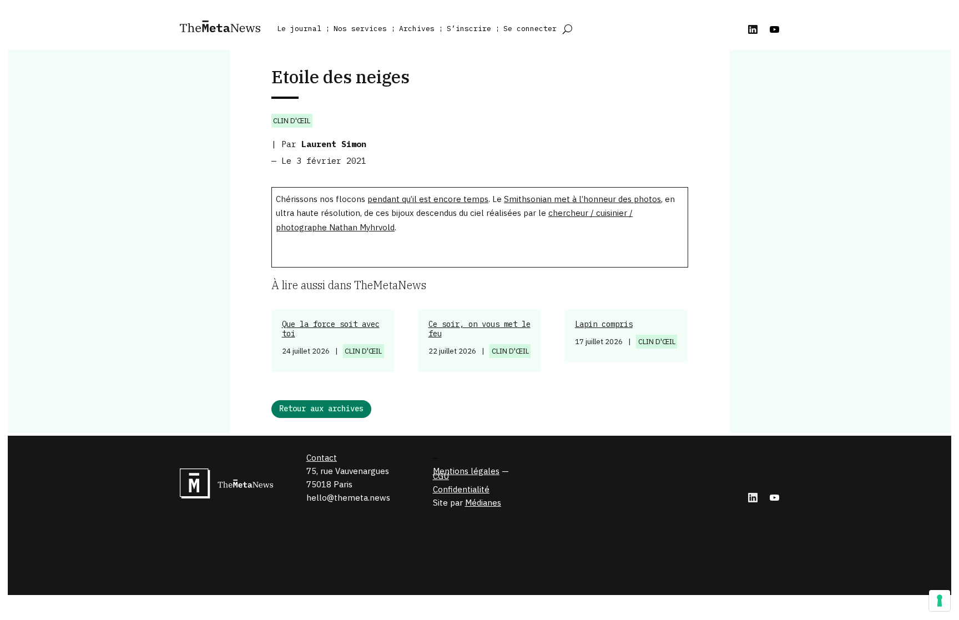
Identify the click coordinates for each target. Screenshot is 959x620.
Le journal (299, 28)
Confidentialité (461, 489)
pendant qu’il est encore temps (427, 199)
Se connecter (530, 28)
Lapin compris (604, 324)
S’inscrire (469, 28)
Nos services (360, 28)
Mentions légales (466, 471)
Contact (321, 457)
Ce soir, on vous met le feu (479, 329)
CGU (441, 476)
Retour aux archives (321, 409)
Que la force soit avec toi (331, 329)
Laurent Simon (333, 144)
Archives (417, 28)
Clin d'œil (291, 120)
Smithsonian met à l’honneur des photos (582, 199)
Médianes (483, 502)
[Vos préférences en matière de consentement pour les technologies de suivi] (939, 600)
